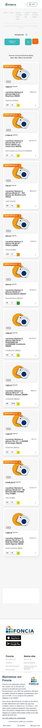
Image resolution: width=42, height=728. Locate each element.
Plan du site (28, 659)
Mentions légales (29, 663)
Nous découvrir (11, 659)
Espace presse (10, 669)
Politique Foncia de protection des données (30, 667)
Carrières (9, 663)
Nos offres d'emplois (12, 666)
